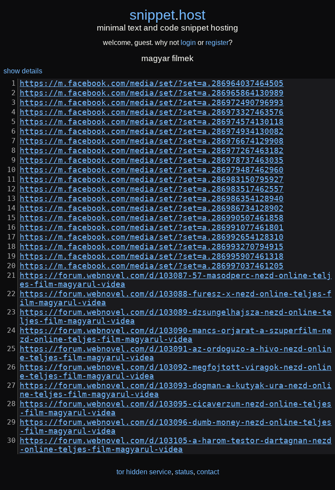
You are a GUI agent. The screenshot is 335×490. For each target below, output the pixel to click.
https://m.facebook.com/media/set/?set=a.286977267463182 (152, 150)
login (188, 42)
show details (22, 71)
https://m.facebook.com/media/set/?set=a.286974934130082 (152, 131)
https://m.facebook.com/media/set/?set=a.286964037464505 (152, 83)
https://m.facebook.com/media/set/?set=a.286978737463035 (152, 160)
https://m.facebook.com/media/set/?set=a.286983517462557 (152, 189)
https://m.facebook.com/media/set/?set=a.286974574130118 (152, 121)
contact (208, 472)
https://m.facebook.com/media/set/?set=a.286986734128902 (152, 208)
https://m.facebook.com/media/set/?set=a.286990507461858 (152, 218)
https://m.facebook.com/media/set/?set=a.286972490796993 (152, 102)
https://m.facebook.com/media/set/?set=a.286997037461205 (152, 266)
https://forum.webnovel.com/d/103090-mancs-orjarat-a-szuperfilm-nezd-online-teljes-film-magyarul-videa (176, 335)
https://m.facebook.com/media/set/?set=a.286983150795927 (152, 179)
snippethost (167, 15)
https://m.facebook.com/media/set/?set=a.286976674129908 (152, 141)
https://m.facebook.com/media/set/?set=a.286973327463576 (152, 112)
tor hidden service (143, 472)
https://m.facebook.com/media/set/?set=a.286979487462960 (152, 170)
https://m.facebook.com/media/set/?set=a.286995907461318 (152, 256)
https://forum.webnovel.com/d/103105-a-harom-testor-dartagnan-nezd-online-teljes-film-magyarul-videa (176, 445)
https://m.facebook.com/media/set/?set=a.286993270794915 (152, 246)
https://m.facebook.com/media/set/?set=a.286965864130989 (152, 93)
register (217, 42)
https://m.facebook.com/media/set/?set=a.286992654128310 (152, 237)
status (184, 472)
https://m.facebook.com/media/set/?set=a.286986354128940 (152, 198)
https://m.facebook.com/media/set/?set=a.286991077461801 (152, 227)
